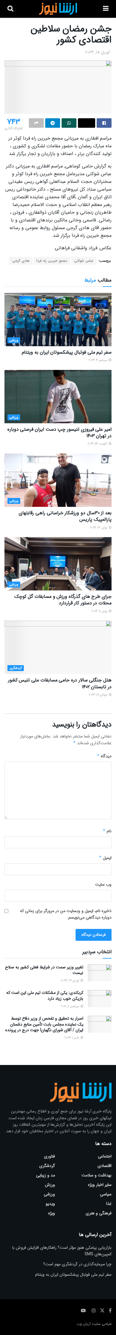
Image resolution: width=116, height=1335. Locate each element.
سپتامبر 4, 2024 (98, 360)
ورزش (50, 1184)
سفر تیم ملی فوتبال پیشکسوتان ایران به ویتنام (67, 352)
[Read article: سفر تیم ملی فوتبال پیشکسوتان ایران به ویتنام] (58, 319)
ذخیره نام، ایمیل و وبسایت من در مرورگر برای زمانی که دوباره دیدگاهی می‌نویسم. (66, 914)
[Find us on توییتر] (102, 1310)
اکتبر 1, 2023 (72, 1038)
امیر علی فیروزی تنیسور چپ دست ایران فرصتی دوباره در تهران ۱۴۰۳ (59, 433)
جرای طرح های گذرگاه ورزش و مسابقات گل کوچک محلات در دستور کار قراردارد (63, 600)
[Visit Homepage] (58, 9)
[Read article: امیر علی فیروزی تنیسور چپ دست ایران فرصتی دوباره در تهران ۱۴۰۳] (58, 396)
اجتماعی (105, 1156)
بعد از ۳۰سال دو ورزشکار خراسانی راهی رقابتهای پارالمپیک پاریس (65, 516)
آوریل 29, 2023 (70, 980)
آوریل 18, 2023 (97, 52)
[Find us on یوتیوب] (83, 1310)
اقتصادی (105, 1165)
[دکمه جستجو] (10, 9)
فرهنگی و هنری (99, 1213)
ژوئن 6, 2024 (100, 611)
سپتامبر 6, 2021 (70, 1006)
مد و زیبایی (45, 1175)
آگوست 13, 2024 (98, 444)
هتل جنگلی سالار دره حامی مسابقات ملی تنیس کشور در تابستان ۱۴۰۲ (60, 683)
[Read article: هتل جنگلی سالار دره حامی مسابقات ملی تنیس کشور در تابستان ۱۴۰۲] (58, 647)
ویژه (51, 1213)
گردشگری (16, 668)
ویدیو (50, 1203)
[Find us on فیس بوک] (110, 1310)
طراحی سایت (102, 1324)
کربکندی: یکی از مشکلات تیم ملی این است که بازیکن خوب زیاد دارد (44, 995)
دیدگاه (104, 756)
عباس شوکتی (83, 261)
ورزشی (14, 340)
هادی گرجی (20, 261)
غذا (109, 1203)
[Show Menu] (106, 9)
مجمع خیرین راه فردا (51, 261)
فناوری (49, 1156)
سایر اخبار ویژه (100, 1184)
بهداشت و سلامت (96, 1175)
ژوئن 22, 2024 (99, 528)
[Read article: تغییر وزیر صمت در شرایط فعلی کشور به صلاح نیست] (100, 972)
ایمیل (105, 858)
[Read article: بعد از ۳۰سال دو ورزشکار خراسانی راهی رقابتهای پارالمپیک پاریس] (58, 480)
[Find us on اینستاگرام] (94, 1310)
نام (107, 831)
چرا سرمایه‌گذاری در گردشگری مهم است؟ (77, 1264)
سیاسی (106, 1194)
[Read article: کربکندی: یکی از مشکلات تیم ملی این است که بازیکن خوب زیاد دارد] (100, 998)
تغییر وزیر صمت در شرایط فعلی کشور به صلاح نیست (44, 970)
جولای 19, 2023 (98, 695)
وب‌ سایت (103, 884)
